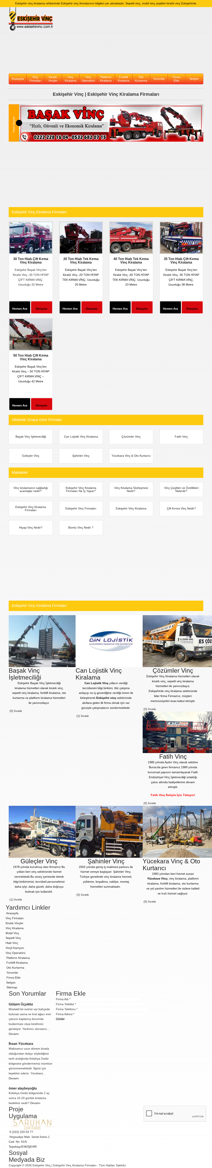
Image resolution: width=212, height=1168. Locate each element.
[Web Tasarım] (32, 1124)
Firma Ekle (176, 78)
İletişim (194, 78)
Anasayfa (18, 78)
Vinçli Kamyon (15, 948)
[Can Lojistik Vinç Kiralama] (111, 640)
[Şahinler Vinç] (111, 831)
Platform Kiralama (106, 78)
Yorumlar (159, 78)
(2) (78, 716)
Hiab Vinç (12, 943)
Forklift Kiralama (123, 78)
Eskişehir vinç (106, 697)
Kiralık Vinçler (52, 78)
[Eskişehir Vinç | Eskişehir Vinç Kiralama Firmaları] (31, 19)
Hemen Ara (19, 308)
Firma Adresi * (65, 1014)
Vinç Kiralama (70, 78)
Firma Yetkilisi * (66, 1004)
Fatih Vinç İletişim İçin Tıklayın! (173, 795)
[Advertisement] (131, 40)
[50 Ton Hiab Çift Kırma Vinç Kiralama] (31, 334)
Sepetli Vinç (13, 938)
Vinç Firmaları (15, 918)
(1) (11, 899)
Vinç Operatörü (88, 78)
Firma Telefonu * (66, 1009)
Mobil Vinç (12, 933)
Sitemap (11, 987)
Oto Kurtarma (141, 78)
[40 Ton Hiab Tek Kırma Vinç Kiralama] (131, 237)
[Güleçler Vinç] (43, 831)
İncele (18, 711)
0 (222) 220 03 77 (21, 1132)
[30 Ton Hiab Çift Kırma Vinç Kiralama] (31, 237)
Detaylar (41, 308)
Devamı (14, 1033)
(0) (11, 711)
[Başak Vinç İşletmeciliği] (111, 123)
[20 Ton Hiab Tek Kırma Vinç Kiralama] (81, 237)
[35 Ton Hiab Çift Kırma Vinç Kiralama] (181, 237)
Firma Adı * (63, 999)
